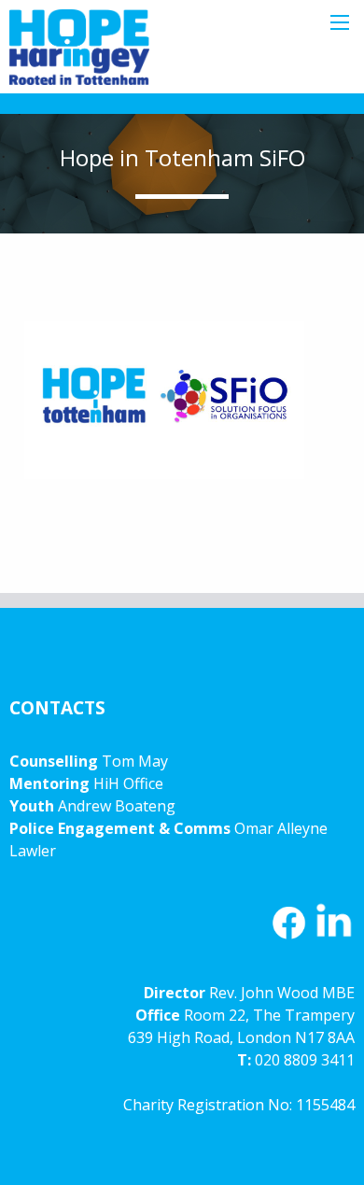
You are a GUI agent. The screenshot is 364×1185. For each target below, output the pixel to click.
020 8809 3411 (305, 1060)
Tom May (135, 761)
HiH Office (126, 783)
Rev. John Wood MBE (282, 992)
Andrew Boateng (116, 806)
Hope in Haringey (79, 56)
